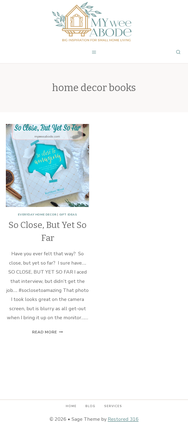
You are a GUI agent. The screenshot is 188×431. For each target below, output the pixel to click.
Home (71, 406)
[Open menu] (94, 52)
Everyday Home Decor (37, 214)
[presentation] (47, 165)
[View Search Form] (178, 52)
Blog (90, 406)
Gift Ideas (68, 214)
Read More (47, 332)
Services (113, 406)
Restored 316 (123, 419)
